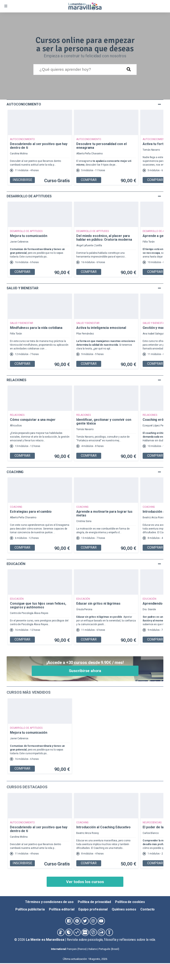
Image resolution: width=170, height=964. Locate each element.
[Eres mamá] (69, 932)
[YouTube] (101, 921)
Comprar (88, 180)
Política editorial (61, 909)
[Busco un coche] (101, 932)
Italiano (93, 949)
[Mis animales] (109, 932)
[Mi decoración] (85, 932)
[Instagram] (93, 921)
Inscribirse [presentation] (22, 180)
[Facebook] (69, 921)
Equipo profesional (93, 909)
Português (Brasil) (109, 949)
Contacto (147, 909)
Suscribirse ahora (85, 670)
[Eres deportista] (77, 932)
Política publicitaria (30, 909)
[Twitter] (85, 921)
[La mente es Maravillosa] (60, 932)
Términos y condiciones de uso (49, 902)
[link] (158, 952)
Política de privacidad (94, 902)
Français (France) (77, 949)
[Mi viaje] (93, 932)
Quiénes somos (124, 909)
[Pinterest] (77, 921)
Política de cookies (130, 902)
